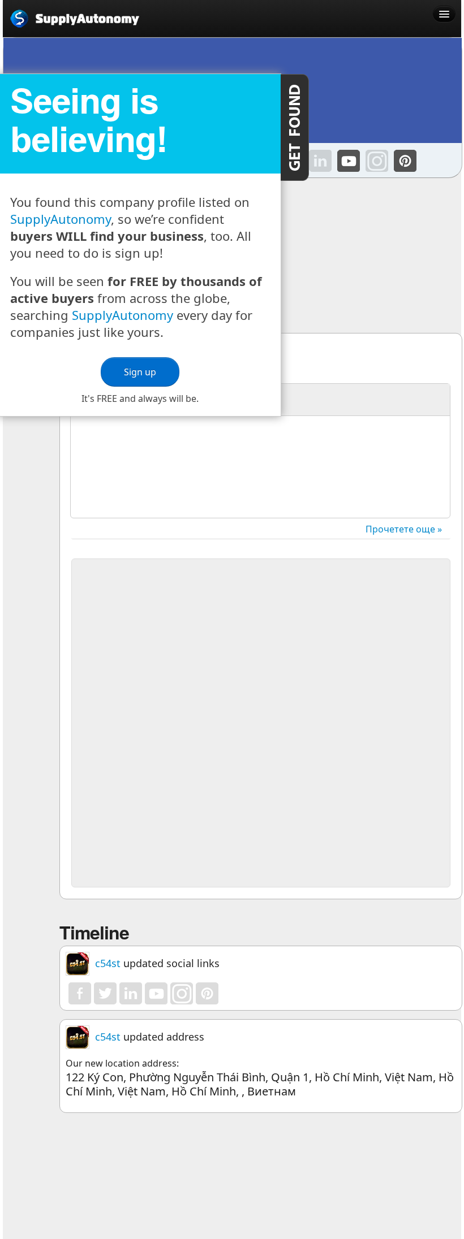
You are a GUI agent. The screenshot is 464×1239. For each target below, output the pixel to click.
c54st (108, 963)
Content (295, 127)
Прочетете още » (404, 529)
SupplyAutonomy (60, 218)
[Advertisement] (261, 644)
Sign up (140, 372)
